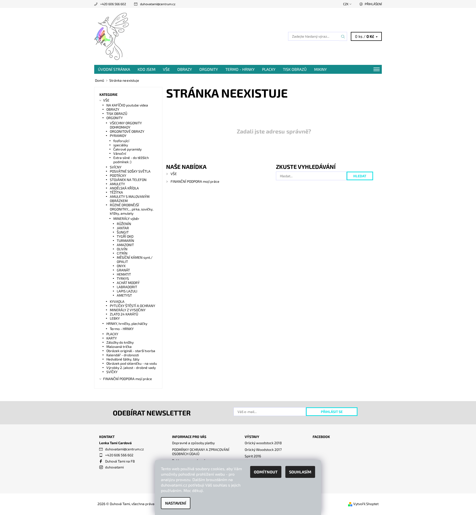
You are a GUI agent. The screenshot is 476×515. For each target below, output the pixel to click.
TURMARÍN (125, 240)
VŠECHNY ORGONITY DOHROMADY (126, 125)
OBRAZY (184, 69)
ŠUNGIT (123, 232)
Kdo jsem (146, 69)
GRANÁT (123, 270)
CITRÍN (122, 253)
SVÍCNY (115, 167)
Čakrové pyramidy (127, 149)
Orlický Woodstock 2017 (263, 449)
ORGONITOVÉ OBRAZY (127, 131)
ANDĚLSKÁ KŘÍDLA (124, 188)
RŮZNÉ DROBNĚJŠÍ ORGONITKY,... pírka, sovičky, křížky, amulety (131, 209)
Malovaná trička (119, 346)
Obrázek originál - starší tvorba (130, 351)
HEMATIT (124, 274)
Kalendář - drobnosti (122, 355)
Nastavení (175, 503)
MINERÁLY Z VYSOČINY (128, 310)
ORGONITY (208, 69)
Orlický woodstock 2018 (263, 443)
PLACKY (268, 69)
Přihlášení (373, 4)
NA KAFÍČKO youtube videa (127, 105)
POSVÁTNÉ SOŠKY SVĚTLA (130, 171)
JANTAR (123, 228)
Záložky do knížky (120, 342)
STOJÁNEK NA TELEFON (128, 180)
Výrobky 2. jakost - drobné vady (131, 367)
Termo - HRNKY (240, 69)
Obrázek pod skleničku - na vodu (131, 363)
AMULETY (117, 184)
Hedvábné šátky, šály (122, 359)
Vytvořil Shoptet (366, 504)
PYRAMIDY (118, 135)
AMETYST (124, 295)
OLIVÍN (122, 249)
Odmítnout (266, 471)
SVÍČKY (112, 372)
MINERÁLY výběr (126, 218)
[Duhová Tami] (112, 35)
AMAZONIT (125, 245)
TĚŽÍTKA (116, 192)
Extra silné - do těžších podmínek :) (131, 159)
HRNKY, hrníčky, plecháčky (126, 323)
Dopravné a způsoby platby (193, 443)
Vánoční (119, 153)
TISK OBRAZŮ (295, 69)
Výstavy (252, 437)
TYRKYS (123, 278)
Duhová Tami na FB (120, 461)
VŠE (166, 69)
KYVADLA (117, 301)
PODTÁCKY (118, 175)
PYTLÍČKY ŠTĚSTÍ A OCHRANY (132, 306)
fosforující (121, 141)
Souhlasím (300, 471)
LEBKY (115, 318)
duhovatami (114, 467)
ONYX (121, 266)
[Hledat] (343, 36)
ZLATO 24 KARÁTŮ (124, 314)
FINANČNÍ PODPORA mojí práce (195, 181)
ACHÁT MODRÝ (128, 283)
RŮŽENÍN (124, 224)
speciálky (120, 145)
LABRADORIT (127, 287)
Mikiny (320, 69)
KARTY (111, 338)
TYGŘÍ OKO (125, 236)
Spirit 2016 (253, 456)
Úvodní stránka (114, 69)
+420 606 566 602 (113, 4)
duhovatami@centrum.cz (158, 4)
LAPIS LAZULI (127, 291)
